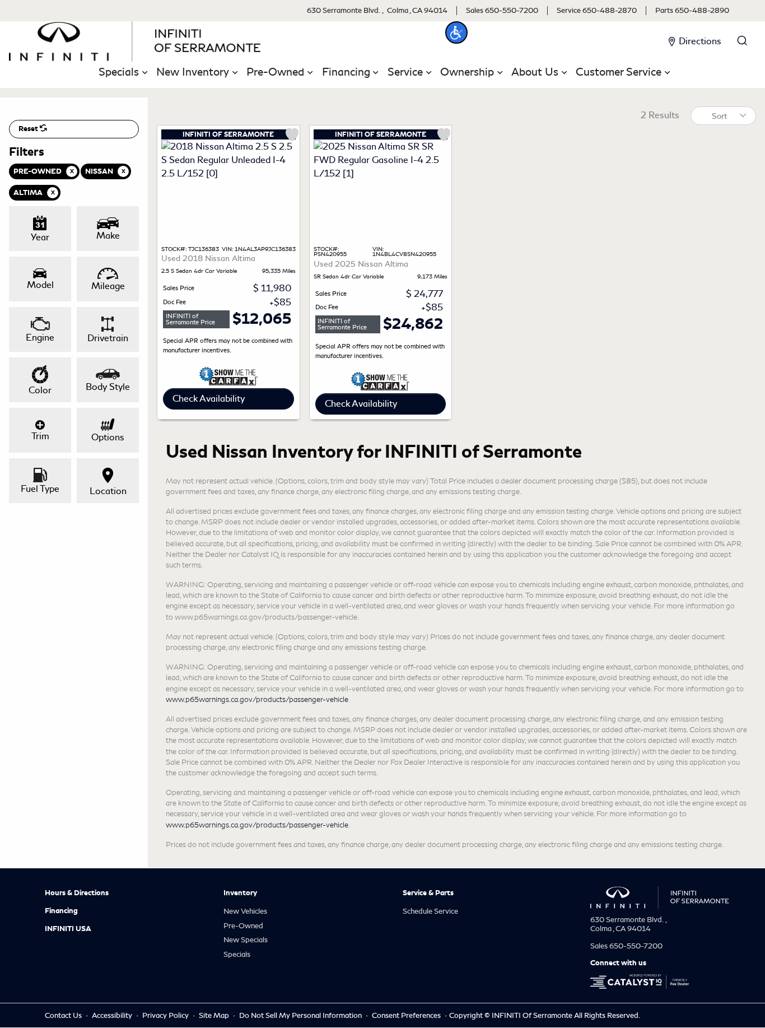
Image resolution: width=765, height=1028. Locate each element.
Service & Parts (428, 893)
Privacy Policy (166, 1015)
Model (40, 285)
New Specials (245, 940)
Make (108, 235)
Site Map (215, 1015)
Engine (40, 337)
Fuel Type (40, 488)
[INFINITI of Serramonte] (135, 39)
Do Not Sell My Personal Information (301, 1015)
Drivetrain (107, 338)
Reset (29, 128)
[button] (456, 32)
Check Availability (208, 398)
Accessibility (113, 1015)
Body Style (108, 387)
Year (40, 237)
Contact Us (64, 1015)
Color (40, 390)
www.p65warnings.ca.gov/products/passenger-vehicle (257, 699)
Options (107, 437)
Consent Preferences (406, 1015)
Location (108, 491)
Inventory (240, 893)
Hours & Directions (77, 893)
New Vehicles (245, 911)
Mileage (108, 286)
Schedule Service (430, 911)
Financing (61, 910)
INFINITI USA (68, 928)
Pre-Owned (243, 926)
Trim (40, 436)
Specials (236, 954)
